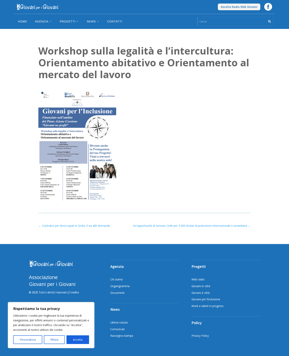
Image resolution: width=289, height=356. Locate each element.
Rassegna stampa (121, 336)
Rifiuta (54, 339)
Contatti (114, 21)
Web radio (197, 279)
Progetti (67, 21)
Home (22, 21)
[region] (51, 325)
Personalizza (28, 339)
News (91, 21)
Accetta (78, 339)
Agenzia (41, 21)
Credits (74, 292)
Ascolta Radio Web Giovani (239, 7)
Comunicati (117, 329)
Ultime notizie (119, 322)
